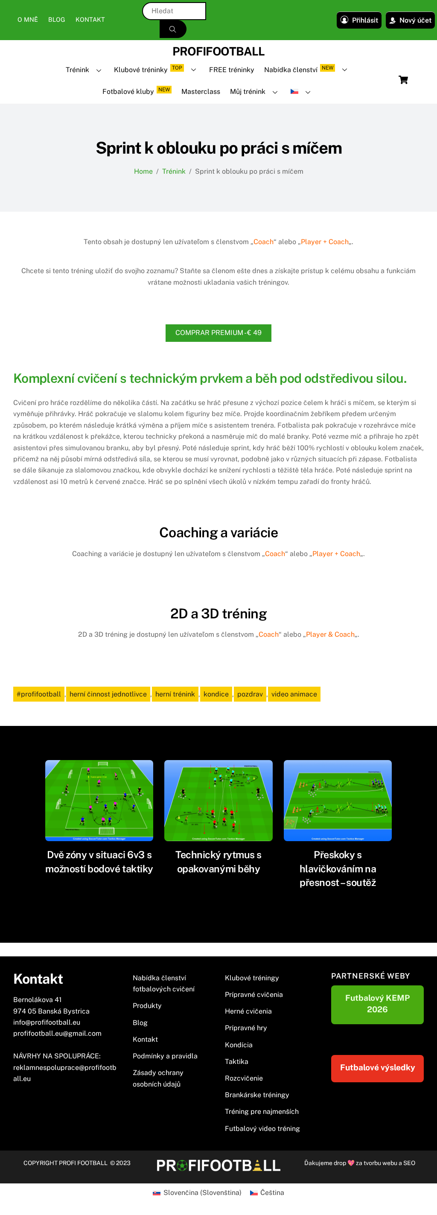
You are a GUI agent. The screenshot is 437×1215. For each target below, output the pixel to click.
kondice (216, 694)
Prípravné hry (246, 1028)
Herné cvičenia (248, 1011)
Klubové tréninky (148, 69)
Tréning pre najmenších (262, 1111)
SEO (409, 1163)
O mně (27, 19)
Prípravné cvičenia (254, 995)
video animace (294, 694)
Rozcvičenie (244, 1078)
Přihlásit (365, 20)
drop (340, 1163)
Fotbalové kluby (136, 91)
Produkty (147, 1006)
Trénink (77, 70)
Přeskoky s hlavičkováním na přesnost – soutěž (338, 868)
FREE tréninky (231, 70)
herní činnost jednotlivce (108, 694)
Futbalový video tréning (262, 1129)
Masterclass (200, 91)
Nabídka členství (298, 69)
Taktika (236, 1062)
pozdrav (250, 694)
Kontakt (90, 19)
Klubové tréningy (252, 978)
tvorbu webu (380, 1163)
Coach (263, 242)
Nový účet (415, 20)
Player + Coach (325, 242)
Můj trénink (247, 91)
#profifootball (39, 694)
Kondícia (239, 1045)
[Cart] (403, 79)
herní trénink (175, 694)
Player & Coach (330, 634)
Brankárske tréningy (257, 1095)
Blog (56, 19)
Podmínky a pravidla (165, 1056)
